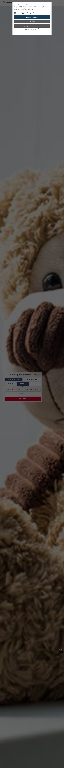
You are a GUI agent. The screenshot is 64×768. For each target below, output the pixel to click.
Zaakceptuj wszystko (32, 17)
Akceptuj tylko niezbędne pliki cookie (32, 26)
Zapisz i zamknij (32, 21)
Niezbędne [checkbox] (18, 13)
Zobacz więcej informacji (31, 29)
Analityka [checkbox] (26, 13)
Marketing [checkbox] (34, 13)
